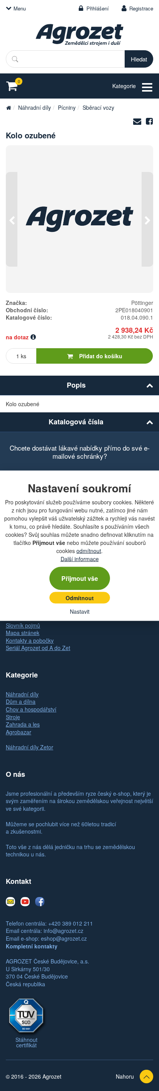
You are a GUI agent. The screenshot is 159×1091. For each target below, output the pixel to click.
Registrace (141, 8)
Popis (76, 385)
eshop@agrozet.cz (64, 938)
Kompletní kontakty (32, 946)
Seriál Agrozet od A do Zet (38, 648)
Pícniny (67, 107)
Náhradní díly (34, 107)
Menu (20, 8)
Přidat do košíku (100, 356)
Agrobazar (18, 732)
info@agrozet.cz (63, 930)
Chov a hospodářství (31, 709)
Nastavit (80, 611)
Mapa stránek (22, 633)
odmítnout (88, 550)
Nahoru (125, 1076)
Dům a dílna (21, 701)
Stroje (13, 717)
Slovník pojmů (23, 625)
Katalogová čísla (76, 422)
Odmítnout (80, 597)
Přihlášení (97, 8)
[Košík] (14, 86)
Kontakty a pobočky (30, 640)
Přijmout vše (79, 578)
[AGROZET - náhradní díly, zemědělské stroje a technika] (8, 107)
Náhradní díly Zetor (29, 747)
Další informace (80, 558)
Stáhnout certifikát (26, 1042)
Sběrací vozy (98, 107)
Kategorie (124, 86)
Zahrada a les (23, 724)
